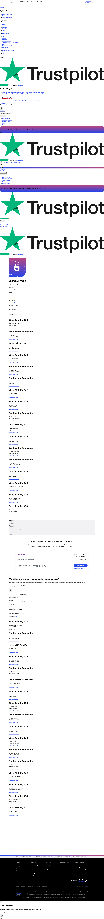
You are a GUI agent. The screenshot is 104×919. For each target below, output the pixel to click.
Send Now (11, 600)
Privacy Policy (34, 601)
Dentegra (4, 39)
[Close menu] (1, 164)
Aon (3, 44)
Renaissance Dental (7, 45)
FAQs (3, 123)
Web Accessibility (30, 886)
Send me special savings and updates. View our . (24, 601)
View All (1, 57)
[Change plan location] (11, 2)
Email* (21, 592)
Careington (5, 27)
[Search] (1, 162)
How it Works (2, 116)
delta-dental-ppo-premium (8, 50)
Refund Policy (44, 886)
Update (1, 918)
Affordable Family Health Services (10, 42)
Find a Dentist (3, 103)
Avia (3, 36)
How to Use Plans (6, 118)
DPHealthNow (5, 51)
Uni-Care (4, 38)
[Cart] (3, 162)
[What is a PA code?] (11, 113)
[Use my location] (1, 108)
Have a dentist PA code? (4, 113)
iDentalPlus (5, 47)
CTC (3, 54)
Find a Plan (2, 7)
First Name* (22, 585)
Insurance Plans (13, 302)
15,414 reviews (20, 85)
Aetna (3, 24)
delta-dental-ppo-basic (7, 48)
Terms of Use (23, 886)
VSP (3, 53)
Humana (4, 35)
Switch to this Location (14, 339)
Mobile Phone (23, 594)
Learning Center (6, 124)
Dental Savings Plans (7, 14)
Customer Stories (6, 121)
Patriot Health (5, 33)
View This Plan (80, 565)
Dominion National (6, 41)
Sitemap (17, 886)
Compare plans (11, 523)
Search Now (2, 110)
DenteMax (4, 31)
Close (10, 534)
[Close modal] (1, 902)
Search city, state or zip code (6, 104)
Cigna (3, 25)
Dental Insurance (6, 15)
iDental (4, 28)
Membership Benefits (7, 120)
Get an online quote (78, 568)
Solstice (4, 30)
